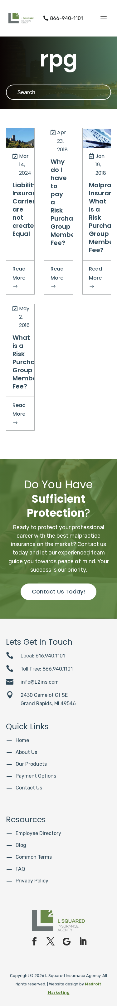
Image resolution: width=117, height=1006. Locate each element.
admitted (23, 135)
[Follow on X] (50, 941)
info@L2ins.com (40, 682)
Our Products (31, 764)
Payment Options (36, 776)
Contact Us (29, 788)
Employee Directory (38, 833)
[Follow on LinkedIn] (83, 941)
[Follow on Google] (67, 941)
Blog (21, 845)
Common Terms (34, 857)
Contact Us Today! (58, 591)
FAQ (20, 869)
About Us (26, 752)
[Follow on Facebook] (34, 941)
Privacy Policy (32, 881)
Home (22, 740)
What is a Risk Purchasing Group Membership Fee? (32, 362)
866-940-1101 (63, 18)
